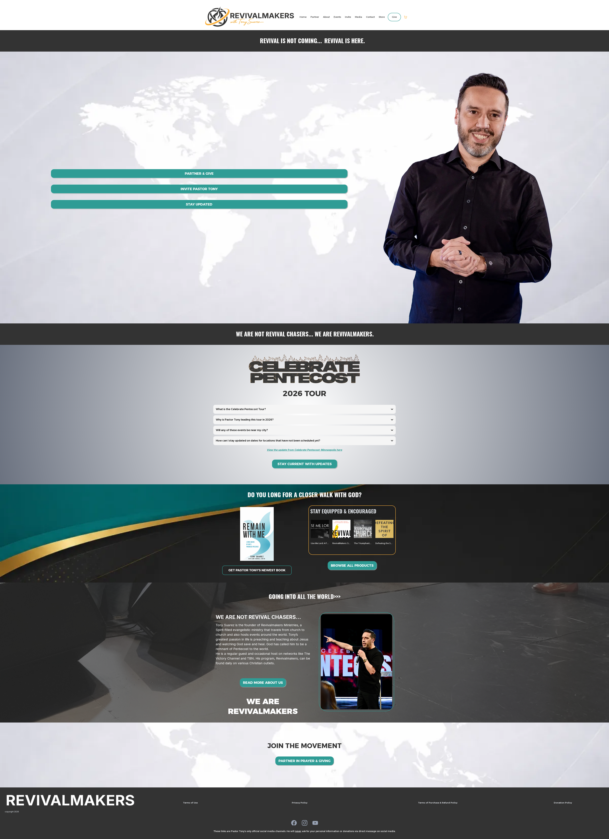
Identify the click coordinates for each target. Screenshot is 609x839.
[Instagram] (304, 823)
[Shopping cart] (405, 17)
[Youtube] (315, 823)
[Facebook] (294, 823)
